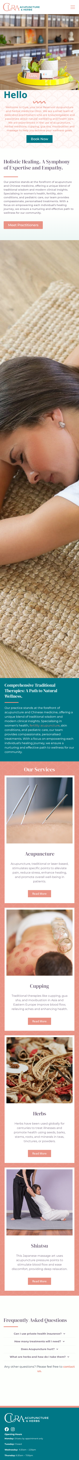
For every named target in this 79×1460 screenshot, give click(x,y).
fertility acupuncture (45, 725)
